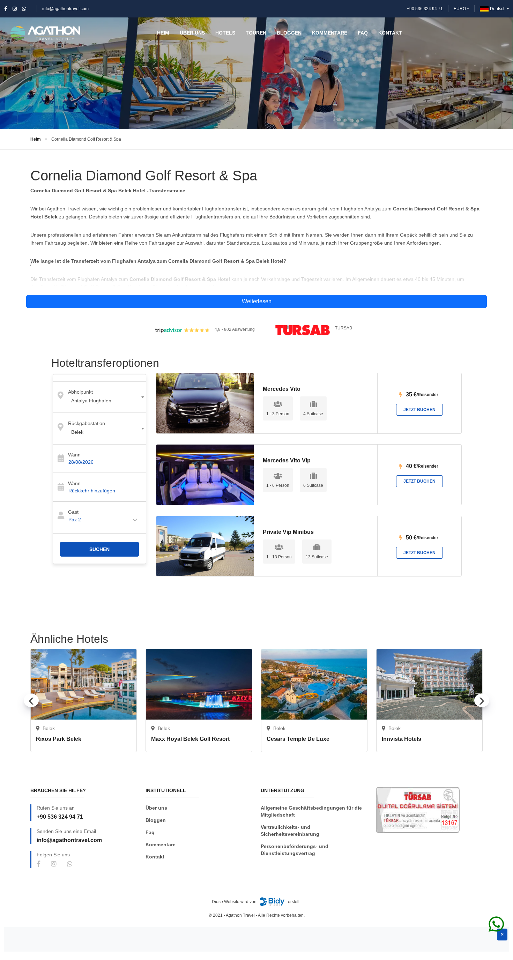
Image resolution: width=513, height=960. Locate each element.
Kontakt (155, 856)
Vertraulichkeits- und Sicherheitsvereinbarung (290, 830)
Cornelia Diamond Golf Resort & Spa (86, 139)
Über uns (156, 808)
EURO (460, 8)
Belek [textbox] (77, 432)
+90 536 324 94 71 (425, 8)
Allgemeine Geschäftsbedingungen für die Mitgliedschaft (311, 811)
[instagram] (15, 8)
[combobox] (99, 397)
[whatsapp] (24, 8)
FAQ (363, 33)
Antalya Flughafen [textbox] (91, 400)
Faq (150, 832)
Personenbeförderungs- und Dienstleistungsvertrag (294, 849)
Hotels (225, 33)
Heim (35, 139)
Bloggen (156, 820)
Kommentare (161, 844)
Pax (74, 519)
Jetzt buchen (419, 409)
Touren (256, 33)
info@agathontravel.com (65, 8)
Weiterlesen (257, 301)
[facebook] (5, 8)
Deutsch (498, 8)
